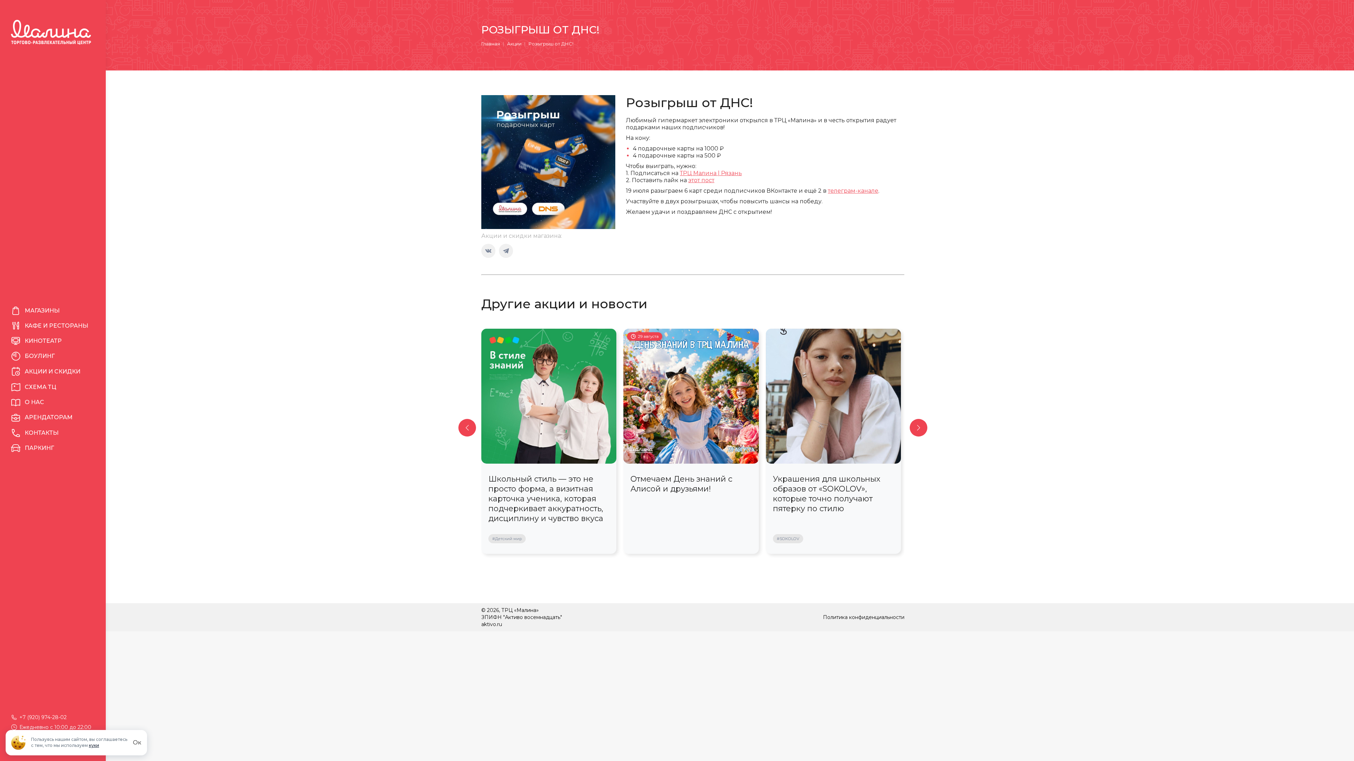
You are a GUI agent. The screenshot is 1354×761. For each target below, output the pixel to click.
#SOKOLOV (788, 538)
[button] (467, 428)
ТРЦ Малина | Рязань (711, 173)
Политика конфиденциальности (863, 617)
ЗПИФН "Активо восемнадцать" (521, 617)
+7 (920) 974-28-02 (43, 717)
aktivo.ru (491, 624)
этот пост (701, 180)
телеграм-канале (853, 190)
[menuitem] (53, 311)
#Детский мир (507, 538)
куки (94, 745)
